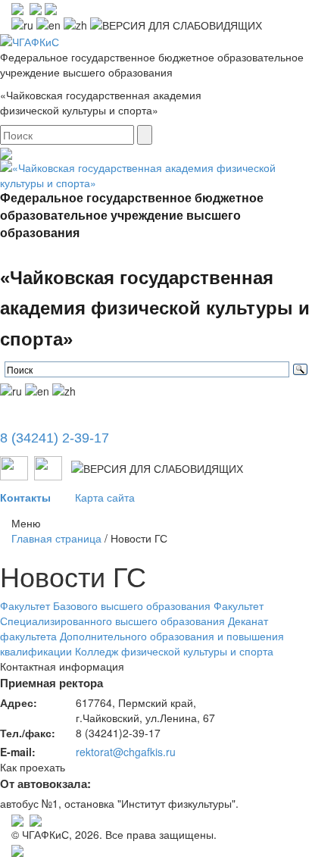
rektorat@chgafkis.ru (126, 751)
